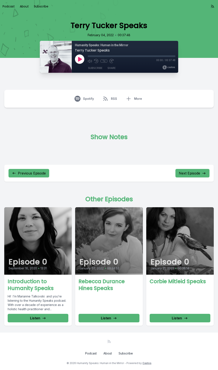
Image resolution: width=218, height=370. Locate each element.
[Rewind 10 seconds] (96, 61)
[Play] (79, 59)
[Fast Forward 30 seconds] (111, 61)
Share (112, 68)
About (24, 6)
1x (104, 61)
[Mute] (90, 61)
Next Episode (189, 173)
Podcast (9, 6)
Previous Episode (32, 173)
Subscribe (41, 6)
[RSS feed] (212, 6)
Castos (146, 363)
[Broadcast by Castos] (168, 67)
